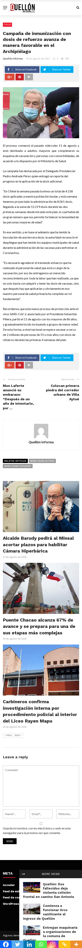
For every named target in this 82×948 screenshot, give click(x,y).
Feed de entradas (15, 891)
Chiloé (7, 24)
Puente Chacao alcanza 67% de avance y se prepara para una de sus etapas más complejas (39, 626)
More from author (42, 461)
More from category (17, 466)
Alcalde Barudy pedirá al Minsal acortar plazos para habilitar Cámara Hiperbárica (38, 544)
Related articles (15, 461)
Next (18, 735)
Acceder (9, 885)
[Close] (23, 874)
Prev (9, 735)
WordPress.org (14, 904)
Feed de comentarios (18, 897)
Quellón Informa (13, 58)
